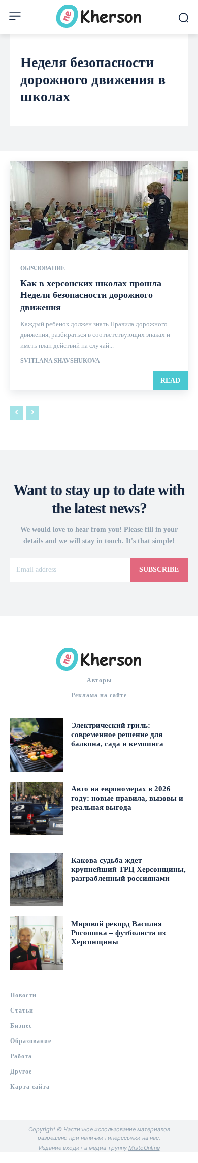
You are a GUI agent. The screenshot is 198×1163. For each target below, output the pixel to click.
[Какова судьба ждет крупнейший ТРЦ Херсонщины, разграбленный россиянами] (36, 879)
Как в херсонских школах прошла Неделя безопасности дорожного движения (90, 295)
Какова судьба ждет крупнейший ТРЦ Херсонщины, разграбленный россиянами (128, 869)
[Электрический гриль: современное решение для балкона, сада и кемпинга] (36, 745)
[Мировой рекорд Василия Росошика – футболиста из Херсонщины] (36, 943)
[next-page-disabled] (32, 413)
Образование (42, 268)
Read (170, 380)
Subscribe (159, 569)
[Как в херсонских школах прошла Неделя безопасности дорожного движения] (99, 205)
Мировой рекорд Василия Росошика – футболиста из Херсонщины (118, 933)
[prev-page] (16, 413)
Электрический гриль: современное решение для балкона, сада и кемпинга (117, 734)
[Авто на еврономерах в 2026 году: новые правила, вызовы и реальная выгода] (36, 808)
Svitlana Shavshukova (60, 360)
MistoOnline (144, 1147)
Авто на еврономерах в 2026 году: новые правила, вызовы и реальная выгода (127, 798)
